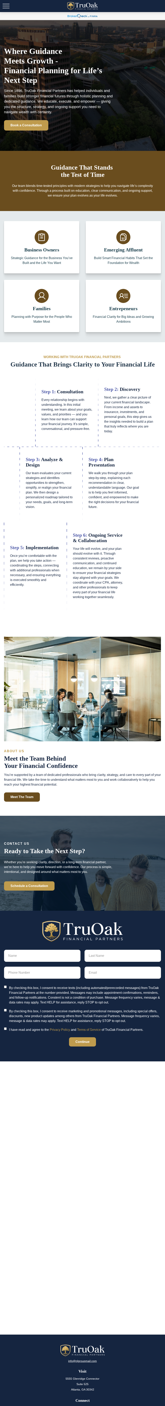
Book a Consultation (26, 125)
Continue (82, 1041)
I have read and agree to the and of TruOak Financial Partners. (76, 1029)
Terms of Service (89, 1029)
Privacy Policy (60, 1029)
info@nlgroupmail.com (82, 1361)
